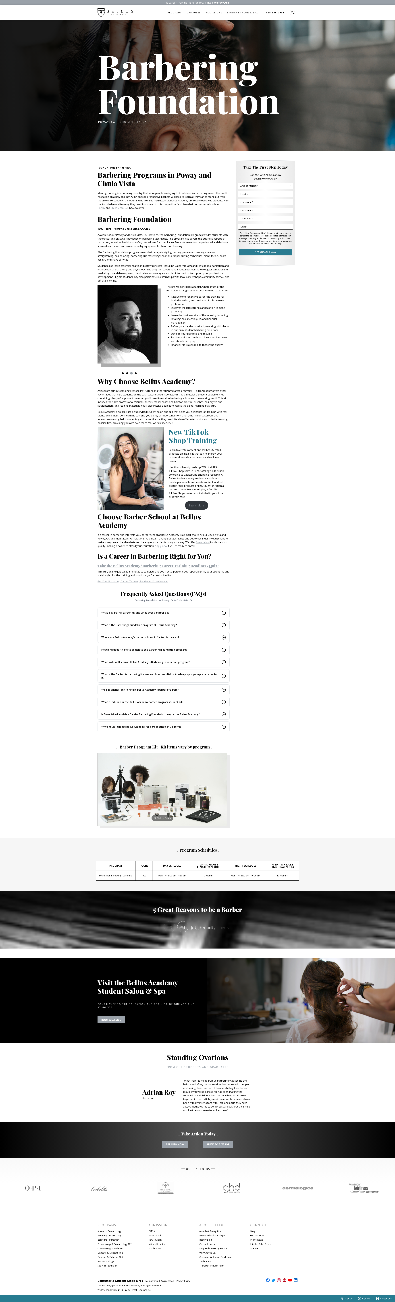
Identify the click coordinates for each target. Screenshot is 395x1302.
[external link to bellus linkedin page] (295, 1280)
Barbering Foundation (108, 1239)
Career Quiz (386, 1298)
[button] (292, 12)
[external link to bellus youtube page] (289, 1280)
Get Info (366, 1298)
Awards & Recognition (210, 1231)
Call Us (348, 1298)
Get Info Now (257, 1235)
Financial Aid (154, 1235)
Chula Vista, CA (119, 208)
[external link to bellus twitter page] (272, 1280)
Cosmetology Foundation (110, 1248)
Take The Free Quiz (217, 2)
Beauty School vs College (212, 1235)
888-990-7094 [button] (275, 12)
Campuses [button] (194, 12)
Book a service (111, 1020)
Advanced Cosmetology (109, 1231)
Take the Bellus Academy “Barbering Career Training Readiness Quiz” (158, 565)
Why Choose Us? (207, 1252)
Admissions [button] (214, 12)
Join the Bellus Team (260, 1244)
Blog (252, 1231)
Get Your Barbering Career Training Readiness (133, 581)
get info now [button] (175, 1144)
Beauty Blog (205, 1239)
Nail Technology (106, 1261)
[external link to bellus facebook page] (267, 1280)
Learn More (196, 505)
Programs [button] (174, 12)
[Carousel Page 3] (131, 373)
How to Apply (155, 1239)
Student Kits (205, 1261)
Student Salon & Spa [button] (242, 12)
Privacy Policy (183, 1280)
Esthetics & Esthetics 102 (110, 1252)
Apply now (161, 546)
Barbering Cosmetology (109, 1235)
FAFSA (151, 1231)
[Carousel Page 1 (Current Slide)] (123, 373)
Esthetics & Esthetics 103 (110, 1257)
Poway (101, 208)
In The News (256, 1239)
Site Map (254, 1248)
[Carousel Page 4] (136, 373)
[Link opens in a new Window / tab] (33, 1188)
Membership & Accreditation (159, 1280)
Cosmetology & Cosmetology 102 (115, 1244)
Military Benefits (156, 1244)
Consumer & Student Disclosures (216, 1257)
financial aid (203, 542)
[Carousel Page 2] (127, 373)
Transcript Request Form (211, 1265)
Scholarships (154, 1248)
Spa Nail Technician (107, 1265)
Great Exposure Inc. (141, 1289)
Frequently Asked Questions (213, 1248)
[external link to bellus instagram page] (278, 1280)
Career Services (207, 1244)
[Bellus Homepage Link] (115, 12)
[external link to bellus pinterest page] (283, 1280)
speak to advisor (217, 1144)
